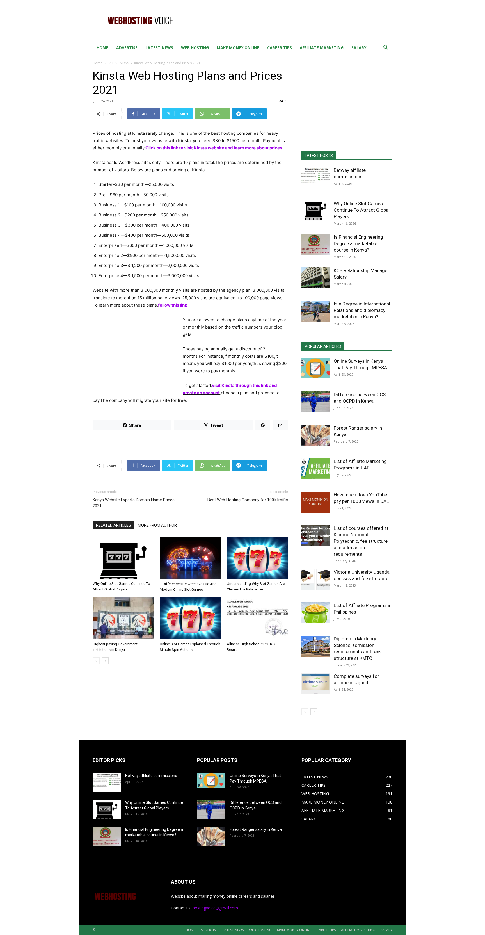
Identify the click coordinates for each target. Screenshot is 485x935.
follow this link (172, 305)
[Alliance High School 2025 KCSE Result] (257, 618)
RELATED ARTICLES (113, 525)
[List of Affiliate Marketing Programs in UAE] (315, 468)
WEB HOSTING (195, 47)
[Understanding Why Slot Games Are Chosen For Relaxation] (257, 558)
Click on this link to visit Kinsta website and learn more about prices (213, 147)
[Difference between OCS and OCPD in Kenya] (315, 401)
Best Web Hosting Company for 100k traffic (247, 499)
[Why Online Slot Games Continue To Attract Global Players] (123, 558)
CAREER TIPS (279, 47)
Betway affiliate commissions (151, 775)
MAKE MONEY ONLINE (238, 47)
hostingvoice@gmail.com (215, 908)
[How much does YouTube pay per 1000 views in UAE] (315, 502)
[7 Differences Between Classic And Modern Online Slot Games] (190, 558)
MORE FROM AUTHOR (157, 525)
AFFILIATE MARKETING (322, 47)
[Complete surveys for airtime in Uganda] (315, 683)
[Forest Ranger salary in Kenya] (315, 435)
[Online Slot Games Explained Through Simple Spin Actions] (190, 618)
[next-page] (105, 660)
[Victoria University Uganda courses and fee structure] (315, 579)
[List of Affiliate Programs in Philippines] (315, 612)
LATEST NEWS (159, 47)
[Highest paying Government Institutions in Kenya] (123, 618)
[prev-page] (96, 660)
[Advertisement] (290, 20)
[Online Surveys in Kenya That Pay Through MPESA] (315, 368)
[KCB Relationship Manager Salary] (315, 277)
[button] (385, 48)
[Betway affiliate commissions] (315, 177)
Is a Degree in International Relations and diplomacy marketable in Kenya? (362, 310)
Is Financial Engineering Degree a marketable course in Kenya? (358, 243)
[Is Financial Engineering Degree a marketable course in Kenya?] (315, 244)
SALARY (358, 47)
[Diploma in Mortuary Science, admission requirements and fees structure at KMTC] (315, 646)
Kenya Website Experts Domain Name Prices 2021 (134, 502)
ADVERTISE (127, 47)
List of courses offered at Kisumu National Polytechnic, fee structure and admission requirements (361, 541)
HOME (102, 47)
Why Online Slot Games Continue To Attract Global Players (362, 210)
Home (97, 63)
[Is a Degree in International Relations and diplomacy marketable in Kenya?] (315, 311)
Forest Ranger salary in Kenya (256, 829)
